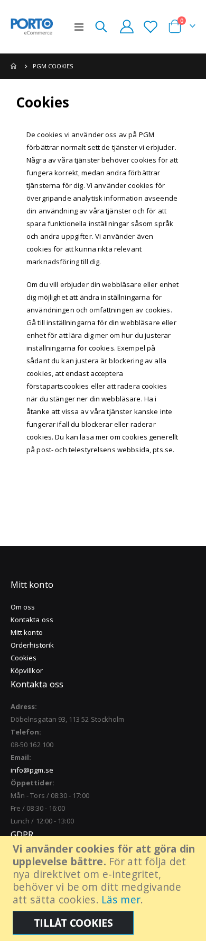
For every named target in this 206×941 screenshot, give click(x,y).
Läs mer (121, 899)
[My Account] (126, 26)
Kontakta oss (32, 619)
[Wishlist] (150, 26)
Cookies (23, 657)
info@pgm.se (32, 770)
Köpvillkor (27, 670)
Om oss (23, 607)
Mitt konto (27, 632)
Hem (14, 66)
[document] (104, 889)
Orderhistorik (32, 645)
